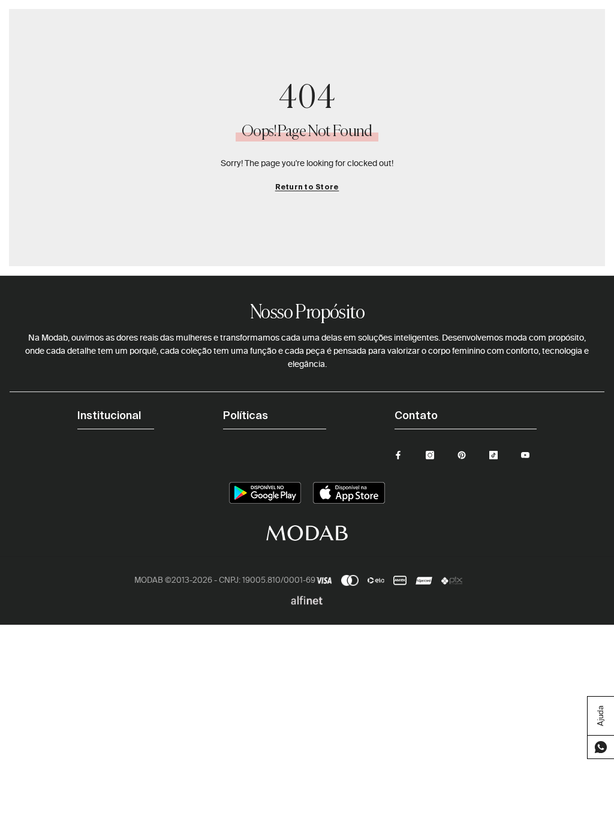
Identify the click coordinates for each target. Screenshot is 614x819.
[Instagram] (430, 455)
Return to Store (307, 187)
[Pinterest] (461, 455)
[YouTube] (525, 455)
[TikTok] (493, 455)
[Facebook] (398, 455)
